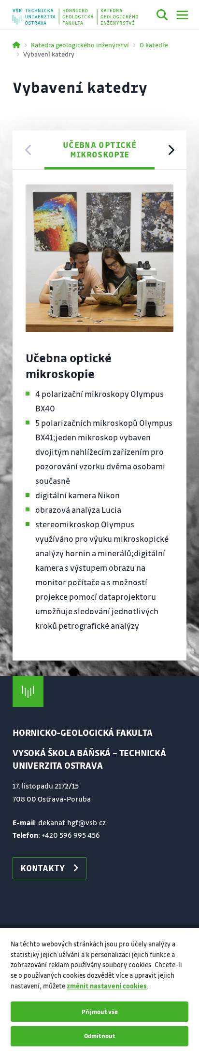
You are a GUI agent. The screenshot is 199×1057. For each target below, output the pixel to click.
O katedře (154, 45)
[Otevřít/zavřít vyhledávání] (162, 16)
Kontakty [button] (42, 867)
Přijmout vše (100, 1011)
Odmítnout (99, 1036)
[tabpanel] (99, 415)
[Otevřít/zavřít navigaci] (182, 15)
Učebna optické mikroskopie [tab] (99, 149)
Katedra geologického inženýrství (80, 45)
